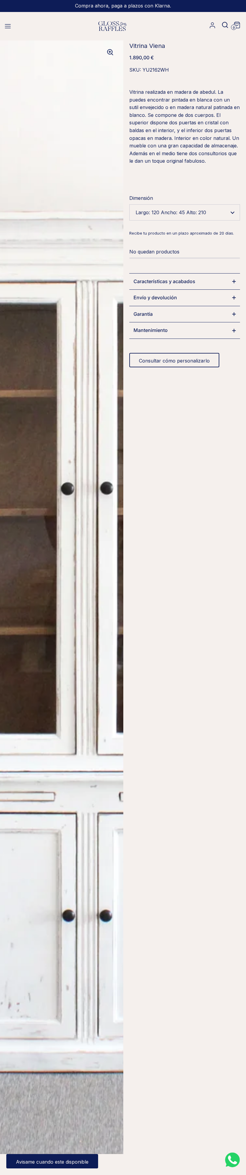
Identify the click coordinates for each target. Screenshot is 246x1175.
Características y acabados (164, 281)
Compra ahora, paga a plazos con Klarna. (123, 6)
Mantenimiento (151, 330)
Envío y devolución (155, 297)
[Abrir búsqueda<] (223, 25)
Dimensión (141, 198)
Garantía (143, 314)
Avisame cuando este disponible (52, 1162)
